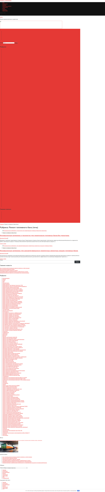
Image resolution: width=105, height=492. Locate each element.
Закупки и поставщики (7, 81)
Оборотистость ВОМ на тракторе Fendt (11, 146)
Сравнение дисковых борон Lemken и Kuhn (12, 186)
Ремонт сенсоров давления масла (10, 168)
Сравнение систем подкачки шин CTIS (11, 192)
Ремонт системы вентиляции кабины (10, 169)
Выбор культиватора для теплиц (9, 65)
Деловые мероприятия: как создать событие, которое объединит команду (19, 219)
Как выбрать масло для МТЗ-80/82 (10, 90)
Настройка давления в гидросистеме (10, 120)
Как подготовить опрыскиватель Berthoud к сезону (14, 96)
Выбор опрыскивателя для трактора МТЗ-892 (12, 68)
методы (29, 440)
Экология (4, 205)
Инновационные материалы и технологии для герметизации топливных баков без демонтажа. (34, 235)
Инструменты (5, 83)
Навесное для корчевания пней (9, 116)
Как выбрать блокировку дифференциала (12, 84)
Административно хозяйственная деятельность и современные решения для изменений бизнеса (24, 217)
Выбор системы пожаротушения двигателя (12, 73)
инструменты (19, 440)
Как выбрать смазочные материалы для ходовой (13, 92)
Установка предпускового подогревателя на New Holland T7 (16, 204)
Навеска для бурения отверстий (9, 108)
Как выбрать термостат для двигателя (11, 93)
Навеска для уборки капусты (9, 113)
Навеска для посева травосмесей (10, 111)
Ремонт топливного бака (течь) (9, 176)
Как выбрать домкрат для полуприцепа (11, 85)
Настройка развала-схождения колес (10, 126)
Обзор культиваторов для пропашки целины (12, 135)
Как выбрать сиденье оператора (9, 91)
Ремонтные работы (6, 6)
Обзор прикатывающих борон (9, 140)
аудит (15, 440)
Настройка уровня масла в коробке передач (12, 129)
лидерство (26, 440)
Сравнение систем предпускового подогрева (12, 193)
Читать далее (3, 243)
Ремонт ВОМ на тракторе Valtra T (9, 158)
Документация (5, 80)
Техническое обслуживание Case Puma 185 (12, 201)
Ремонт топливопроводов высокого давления (13, 180)
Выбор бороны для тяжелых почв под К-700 (12, 56)
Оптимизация (5, 147)
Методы (4, 107)
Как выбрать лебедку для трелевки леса (11, 88)
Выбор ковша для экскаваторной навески (12, 64)
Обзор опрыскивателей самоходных (10, 137)
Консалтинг (5, 3)
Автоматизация (5, 33)
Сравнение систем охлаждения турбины (11, 191)
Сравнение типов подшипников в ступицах (12, 197)
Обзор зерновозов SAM (7, 131)
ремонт (36, 440)
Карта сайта (5, 10)
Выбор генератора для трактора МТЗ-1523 (12, 60)
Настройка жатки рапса (7, 123)
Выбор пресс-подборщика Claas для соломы (12, 69)
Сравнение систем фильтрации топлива (11, 195)
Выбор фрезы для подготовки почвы (10, 79)
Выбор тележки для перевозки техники (11, 75)
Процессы (4, 153)
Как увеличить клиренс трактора (9, 99)
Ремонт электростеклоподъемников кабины (12, 184)
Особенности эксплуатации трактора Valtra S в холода (14, 148)
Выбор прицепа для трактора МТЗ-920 (11, 70)
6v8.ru (1, 17)
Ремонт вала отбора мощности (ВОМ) (10, 156)
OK (78, 490)
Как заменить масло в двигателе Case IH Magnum (13, 95)
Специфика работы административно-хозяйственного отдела (16, 215)
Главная (4, 31)
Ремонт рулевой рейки (7, 167)
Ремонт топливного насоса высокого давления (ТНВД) (15, 177)
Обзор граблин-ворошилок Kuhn (9, 130)
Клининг (4, 5)
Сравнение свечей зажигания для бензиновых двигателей (15, 189)
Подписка (2, 222)
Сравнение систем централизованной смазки (12, 196)
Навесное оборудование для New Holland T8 (12, 118)
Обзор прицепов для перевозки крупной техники (13, 141)
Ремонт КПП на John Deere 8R (9, 162)
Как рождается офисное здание (9, 213)
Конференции (5, 39)
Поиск (1, 260)
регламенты (33, 440)
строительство (40, 440)
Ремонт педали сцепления (8, 163)
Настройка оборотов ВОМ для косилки (11, 124)
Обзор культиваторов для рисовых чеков (11, 136)
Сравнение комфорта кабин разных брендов (12, 188)
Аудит (3, 8)
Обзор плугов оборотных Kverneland (10, 139)
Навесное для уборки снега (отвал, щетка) (12, 117)
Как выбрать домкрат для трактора (10, 86)
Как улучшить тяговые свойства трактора (12, 101)
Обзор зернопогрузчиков (8, 132)
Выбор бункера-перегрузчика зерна (10, 58)
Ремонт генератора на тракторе (9, 159)
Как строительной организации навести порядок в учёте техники (17, 212)
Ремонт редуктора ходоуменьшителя (10, 166)
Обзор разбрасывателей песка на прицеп (11, 144)
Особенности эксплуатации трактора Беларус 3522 (14, 150)
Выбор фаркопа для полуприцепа (10, 76)
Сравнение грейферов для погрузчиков (11, 185)
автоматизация (2, 440)
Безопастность (5, 54)
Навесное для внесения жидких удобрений (12, 115)
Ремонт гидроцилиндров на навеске (10, 161)
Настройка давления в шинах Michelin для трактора (14, 121)
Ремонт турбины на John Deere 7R (10, 182)
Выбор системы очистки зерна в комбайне (12, 72)
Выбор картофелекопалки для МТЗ (10, 63)
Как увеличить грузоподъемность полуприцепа (13, 98)
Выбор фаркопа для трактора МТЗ (10, 77)
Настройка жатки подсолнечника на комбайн (12, 122)
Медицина (4, 106)
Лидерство (4, 105)
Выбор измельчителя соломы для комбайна (12, 62)
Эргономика (5, 206)
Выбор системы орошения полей (10, 71)
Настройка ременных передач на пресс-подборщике (14, 128)
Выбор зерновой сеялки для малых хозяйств (12, 61)
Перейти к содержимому (5, 0)
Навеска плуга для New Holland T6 (10, 114)
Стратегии (4, 199)
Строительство (5, 200)
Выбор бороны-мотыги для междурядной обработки (14, 57)
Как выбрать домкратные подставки (10, 87)
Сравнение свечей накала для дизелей (11, 190)
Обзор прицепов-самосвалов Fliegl (10, 143)
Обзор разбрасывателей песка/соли (10, 145)
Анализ (4, 35)
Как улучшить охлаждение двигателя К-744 (12, 100)
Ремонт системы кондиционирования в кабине (13, 171)
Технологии (5, 7)
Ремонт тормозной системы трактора (11, 181)
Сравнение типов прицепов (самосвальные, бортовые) (15, 198)
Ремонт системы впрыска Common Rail (11, 170)
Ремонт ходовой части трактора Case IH (11, 183)
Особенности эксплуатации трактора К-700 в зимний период (16, 151)
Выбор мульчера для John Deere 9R (10, 67)
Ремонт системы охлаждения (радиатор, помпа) (13, 173)
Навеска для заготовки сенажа (9, 109)
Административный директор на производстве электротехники (16, 216)
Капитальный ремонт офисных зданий (11, 214)
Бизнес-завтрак (6, 55)
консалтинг (23, 440)
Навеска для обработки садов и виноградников (13, 110)
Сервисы (4, 9)
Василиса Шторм (4, 238)
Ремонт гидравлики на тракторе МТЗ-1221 (12, 160)
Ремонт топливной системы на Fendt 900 (11, 178)
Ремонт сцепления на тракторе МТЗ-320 (11, 175)
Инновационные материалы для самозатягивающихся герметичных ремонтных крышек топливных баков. (39, 251)
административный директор (9, 440)
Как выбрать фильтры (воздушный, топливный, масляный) (16, 94)
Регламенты (5, 154)
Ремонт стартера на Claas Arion (9, 174)
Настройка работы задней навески (10, 125)
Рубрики (2, 467)
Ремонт (4, 155)
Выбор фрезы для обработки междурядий (12, 78)
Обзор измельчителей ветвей (9, 133)
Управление (5, 203)
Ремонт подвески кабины (8, 165)
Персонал (4, 152)
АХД (3, 2)
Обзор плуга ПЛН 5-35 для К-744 (9, 138)
